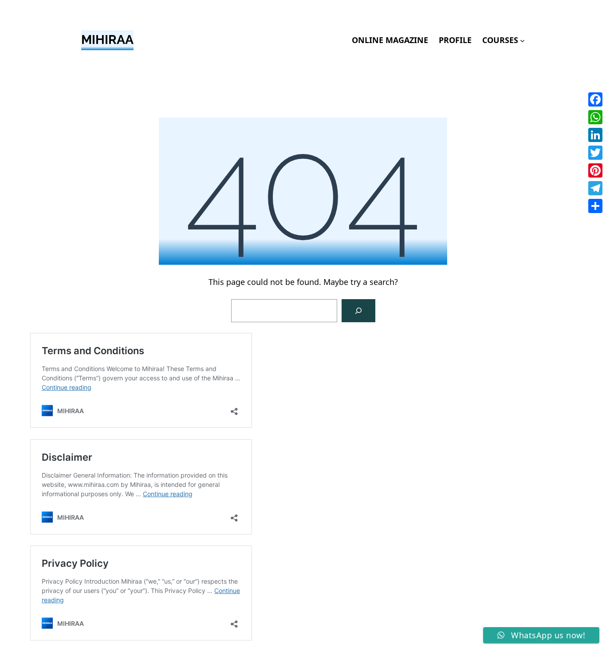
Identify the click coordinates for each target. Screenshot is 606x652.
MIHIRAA (107, 39)
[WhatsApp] (595, 117)
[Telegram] (595, 188)
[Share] (595, 206)
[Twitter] (595, 153)
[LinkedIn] (595, 135)
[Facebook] (595, 99)
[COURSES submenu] (522, 40)
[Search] (358, 310)
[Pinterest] (595, 170)
